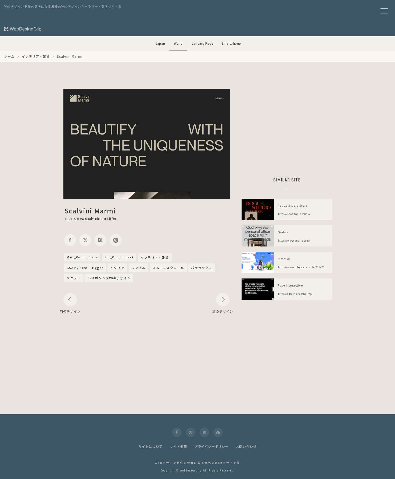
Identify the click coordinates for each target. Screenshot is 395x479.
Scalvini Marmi (90, 210)
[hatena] (100, 240)
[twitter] (85, 240)
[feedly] (218, 432)
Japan (160, 43)
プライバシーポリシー (211, 446)
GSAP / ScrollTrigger (85, 268)
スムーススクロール (168, 268)
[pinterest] (116, 240)
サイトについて (151, 446)
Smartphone (231, 43)
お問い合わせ (246, 446)
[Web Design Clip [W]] (23, 29)
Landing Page (203, 43)
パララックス (201, 268)
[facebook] (70, 240)
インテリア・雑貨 (155, 258)
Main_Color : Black (82, 257)
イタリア (117, 268)
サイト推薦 (178, 446)
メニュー (74, 278)
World (178, 43)
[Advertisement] (286, 126)
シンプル (138, 268)
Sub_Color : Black (119, 257)
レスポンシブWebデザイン (109, 278)
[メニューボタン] (384, 11)
